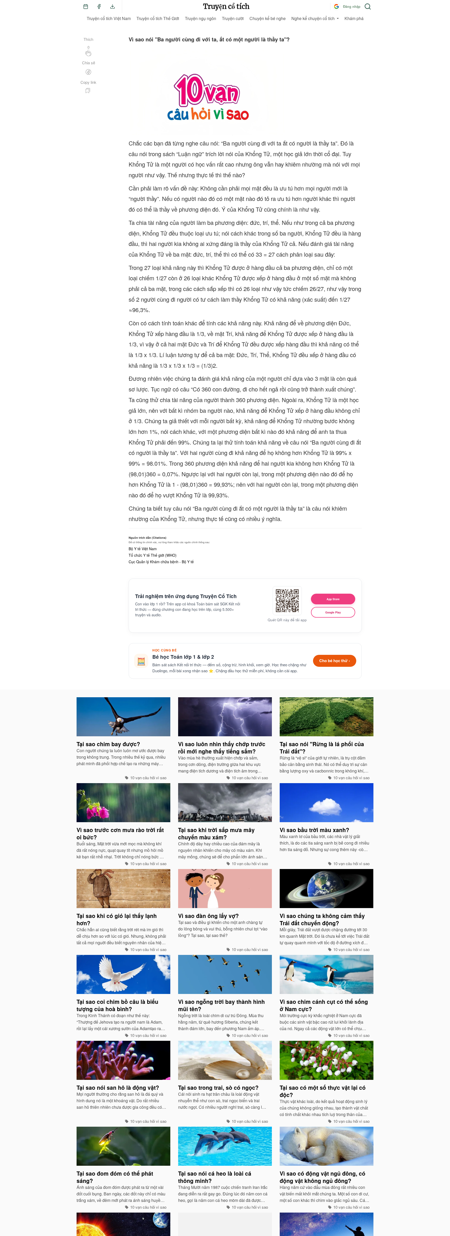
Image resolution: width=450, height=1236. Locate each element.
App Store (333, 599)
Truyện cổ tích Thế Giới (157, 18)
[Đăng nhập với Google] (336, 6)
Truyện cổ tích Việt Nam (109, 18)
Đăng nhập (351, 6)
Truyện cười (233, 18)
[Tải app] (112, 6)
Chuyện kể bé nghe (267, 18)
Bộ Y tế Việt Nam (143, 548)
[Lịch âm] (85, 6)
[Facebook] (98, 6)
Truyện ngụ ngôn (200, 18)
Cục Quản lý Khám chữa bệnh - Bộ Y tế (161, 561)
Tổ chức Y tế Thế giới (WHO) (153, 555)
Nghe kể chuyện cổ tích (313, 18)
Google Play (333, 612)
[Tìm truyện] (367, 6)
